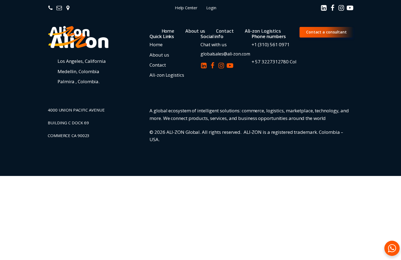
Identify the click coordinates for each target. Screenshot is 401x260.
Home (168, 31)
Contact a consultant (326, 32)
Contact (225, 31)
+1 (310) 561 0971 (271, 44)
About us (195, 31)
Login (211, 7)
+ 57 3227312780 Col (274, 61)
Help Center (186, 7)
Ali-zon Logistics (263, 31)
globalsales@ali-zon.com (225, 54)
